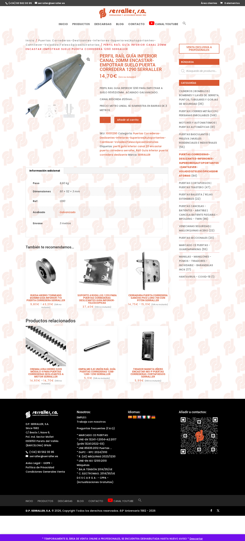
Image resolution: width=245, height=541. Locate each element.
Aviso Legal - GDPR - (39, 463)
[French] (144, 417)
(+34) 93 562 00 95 (20, 3)
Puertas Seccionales (193, 238)
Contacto (136, 24)
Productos (81, 24)
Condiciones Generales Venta (45, 471)
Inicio (63, 24)
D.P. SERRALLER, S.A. (38, 511)
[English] (139, 417)
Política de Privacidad (40, 467)
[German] (153, 417)
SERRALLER (144, 155)
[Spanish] (130, 417)
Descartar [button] (196, 538)
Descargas (103, 24)
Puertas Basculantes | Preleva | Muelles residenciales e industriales (198, 139)
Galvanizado (68, 212)
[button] (184, 24)
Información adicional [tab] (44, 170)
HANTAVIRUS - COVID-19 (194, 276)
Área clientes (209, 3)
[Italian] (149, 417)
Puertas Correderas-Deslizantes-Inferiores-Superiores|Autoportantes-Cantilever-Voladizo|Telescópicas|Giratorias (133, 138)
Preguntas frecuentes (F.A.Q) (96, 428)
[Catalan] (135, 417)
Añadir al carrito (128, 120)
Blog (120, 24)
